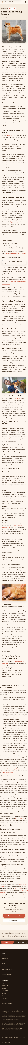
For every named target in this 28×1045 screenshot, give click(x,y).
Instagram (4, 1039)
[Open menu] (25, 2)
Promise (16, 1037)
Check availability (14, 920)
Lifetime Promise (6, 961)
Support (7, 942)
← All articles (4, 8)
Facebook (9, 1039)
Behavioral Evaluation (7, 1003)
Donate (3, 1001)
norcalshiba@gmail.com (17, 1039)
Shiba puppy (18, 398)
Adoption (4, 956)
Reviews (4, 993)
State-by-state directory (7, 974)
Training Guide (5, 985)
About (3, 995)
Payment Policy (17, 1029)
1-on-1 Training (5, 990)
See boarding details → (14, 915)
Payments (11, 1037)
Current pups (20, 942)
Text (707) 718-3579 (6, 1042)
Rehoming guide (5, 972)
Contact (3, 963)
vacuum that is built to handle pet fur (15, 253)
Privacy (6, 1037)
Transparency (5, 998)
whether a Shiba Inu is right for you (11, 769)
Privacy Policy (9, 1029)
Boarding (4, 988)
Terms (3, 1037)
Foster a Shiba (5, 977)
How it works (5, 958)
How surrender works (7, 969)
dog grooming (14, 222)
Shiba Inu (9, 135)
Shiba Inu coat (18, 888)
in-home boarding (19, 818)
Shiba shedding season (8, 772)
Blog (3, 983)
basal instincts (11, 439)
